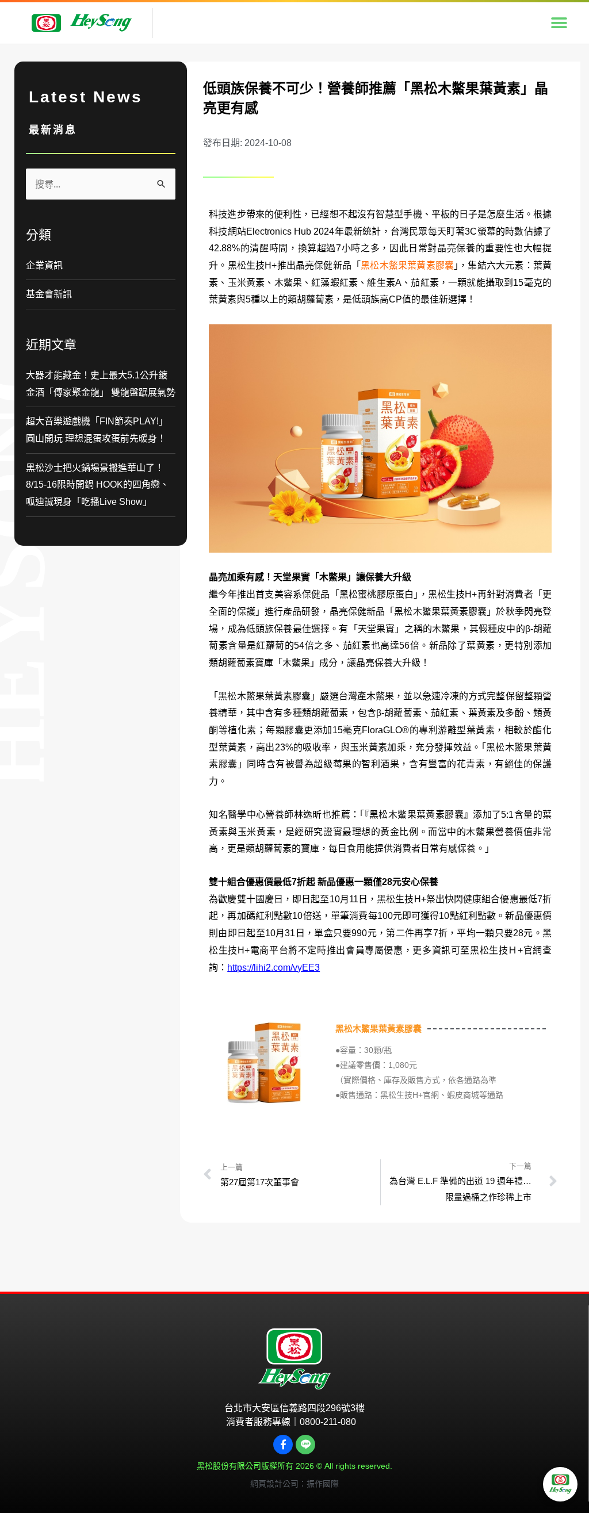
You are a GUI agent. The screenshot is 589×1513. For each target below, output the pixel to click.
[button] (559, 23)
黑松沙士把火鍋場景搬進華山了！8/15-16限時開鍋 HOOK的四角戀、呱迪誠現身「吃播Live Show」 (97, 485)
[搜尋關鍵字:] (100, 184)
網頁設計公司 (274, 1483)
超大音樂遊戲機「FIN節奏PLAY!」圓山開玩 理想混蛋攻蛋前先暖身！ (97, 429)
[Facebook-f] (283, 1444)
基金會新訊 (49, 294)
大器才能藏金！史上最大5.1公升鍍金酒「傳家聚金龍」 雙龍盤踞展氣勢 (100, 383)
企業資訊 (44, 265)
